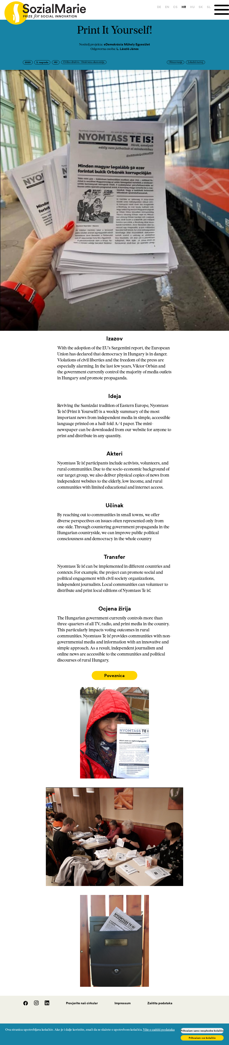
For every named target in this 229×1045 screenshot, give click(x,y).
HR (184, 7)
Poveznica (114, 675)
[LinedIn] (44, 1004)
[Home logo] (43, 11)
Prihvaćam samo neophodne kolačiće (202, 1030)
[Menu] (221, 9)
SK (201, 7)
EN (167, 7)
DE (159, 7)
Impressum (122, 1003)
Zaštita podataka (159, 1003)
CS (175, 7)
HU (192, 7)
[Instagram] (34, 1004)
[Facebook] (23, 1004)
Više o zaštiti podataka (159, 1030)
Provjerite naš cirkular (82, 1003)
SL (209, 7)
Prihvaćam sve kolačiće (202, 1037)
